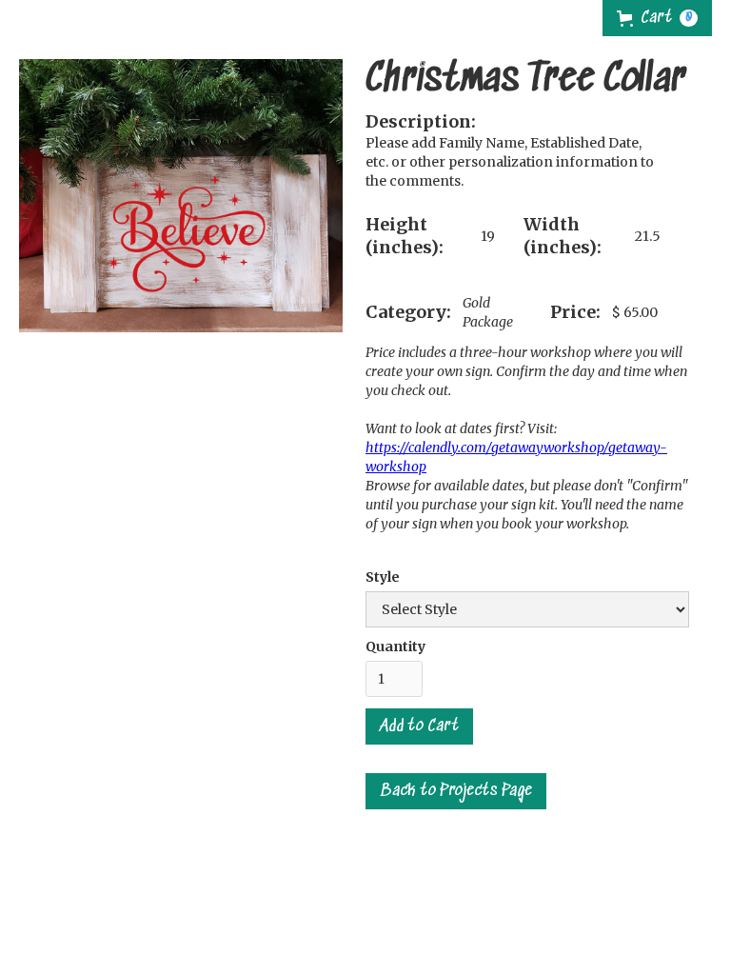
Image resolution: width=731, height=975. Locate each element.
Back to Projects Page (456, 791)
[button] (657, 18)
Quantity (395, 646)
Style (383, 577)
